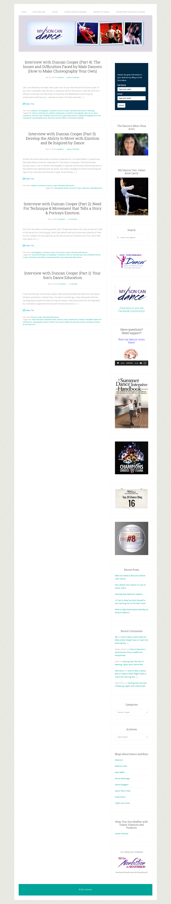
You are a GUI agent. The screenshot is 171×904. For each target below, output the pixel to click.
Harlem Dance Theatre (76, 319)
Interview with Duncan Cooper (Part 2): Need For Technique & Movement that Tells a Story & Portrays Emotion (63, 208)
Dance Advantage (122, 778)
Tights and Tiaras (122, 803)
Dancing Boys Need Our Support (129, 594)
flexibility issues (49, 115)
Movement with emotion (73, 257)
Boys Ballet (120, 772)
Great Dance (120, 797)
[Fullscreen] (145, 363)
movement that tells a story (54, 257)
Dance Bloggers (121, 785)
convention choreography (75, 113)
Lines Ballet (89, 319)
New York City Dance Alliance (58, 118)
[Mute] (141, 363)
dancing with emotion (62, 188)
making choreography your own (89, 115)
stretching (79, 118)
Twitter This (29, 104)
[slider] (129, 363)
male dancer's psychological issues (35, 118)
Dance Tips (55, 252)
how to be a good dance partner (66, 115)
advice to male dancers (40, 113)
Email (120, 94)
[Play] (118, 363)
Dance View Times (122, 791)
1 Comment (73, 284)
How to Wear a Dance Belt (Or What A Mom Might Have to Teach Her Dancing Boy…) (131, 640)
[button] (132, 356)
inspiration (86, 188)
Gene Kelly (41, 257)
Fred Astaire (33, 257)
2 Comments (72, 219)
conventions (53, 111)
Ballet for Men (121, 766)
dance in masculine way (74, 255)
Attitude (33, 185)
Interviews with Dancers (78, 111)
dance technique (89, 255)
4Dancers (119, 760)
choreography (43, 111)
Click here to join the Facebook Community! (131, 309)
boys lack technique (39, 255)
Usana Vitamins (121, 834)
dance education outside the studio (44, 319)
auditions (34, 111)
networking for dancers (41, 322)
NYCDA (52, 322)
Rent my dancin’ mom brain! (132, 341)
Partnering (90, 111)
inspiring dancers (96, 188)
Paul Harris (119, 671)
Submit (121, 105)
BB (116, 637)
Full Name (121, 85)
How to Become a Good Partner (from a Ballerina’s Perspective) (130, 652)
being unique (60, 113)
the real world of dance (78, 322)
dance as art (88, 113)
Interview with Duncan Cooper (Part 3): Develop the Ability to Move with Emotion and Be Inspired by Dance (62, 138)
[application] (131, 356)
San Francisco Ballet (62, 322)
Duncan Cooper (63, 111)
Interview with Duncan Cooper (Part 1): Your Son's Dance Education (62, 275)
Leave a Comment (73, 77)
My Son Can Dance (85, 33)
